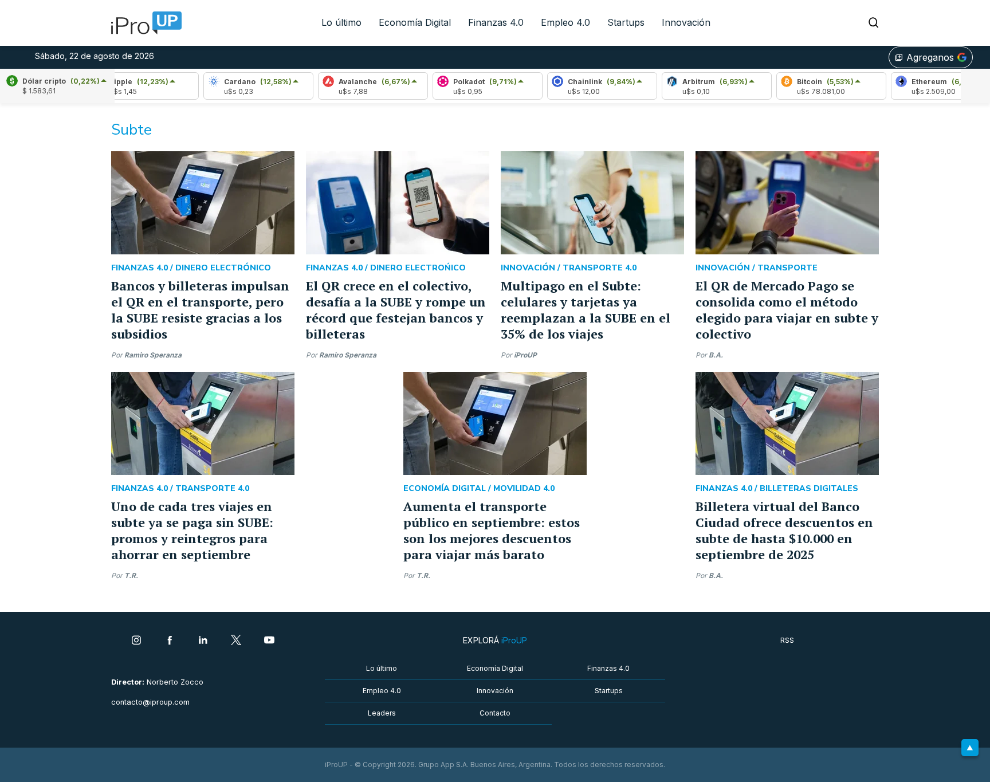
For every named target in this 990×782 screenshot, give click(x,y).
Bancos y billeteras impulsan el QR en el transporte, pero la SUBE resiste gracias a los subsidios (200, 309)
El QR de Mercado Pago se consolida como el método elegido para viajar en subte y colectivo (787, 309)
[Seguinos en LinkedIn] (203, 641)
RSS (787, 640)
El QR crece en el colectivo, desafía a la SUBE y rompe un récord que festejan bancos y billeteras (396, 309)
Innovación (686, 22)
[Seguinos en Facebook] (169, 641)
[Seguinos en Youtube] (269, 641)
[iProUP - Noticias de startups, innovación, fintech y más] (142, 22)
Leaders (382, 713)
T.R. (131, 575)
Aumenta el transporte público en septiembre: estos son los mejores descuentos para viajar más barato (491, 530)
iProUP (525, 355)
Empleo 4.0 (565, 22)
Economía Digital (415, 22)
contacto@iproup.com (150, 702)
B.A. (716, 355)
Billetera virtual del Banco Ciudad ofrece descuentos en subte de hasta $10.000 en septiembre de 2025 (784, 530)
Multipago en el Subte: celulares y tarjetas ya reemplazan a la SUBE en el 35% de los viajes (585, 309)
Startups (626, 22)
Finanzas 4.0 (496, 22)
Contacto (495, 713)
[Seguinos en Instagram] (136, 641)
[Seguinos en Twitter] (236, 641)
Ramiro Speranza (153, 355)
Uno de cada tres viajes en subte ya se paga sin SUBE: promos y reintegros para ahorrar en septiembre (192, 530)
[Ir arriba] (970, 747)
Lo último (341, 22)
